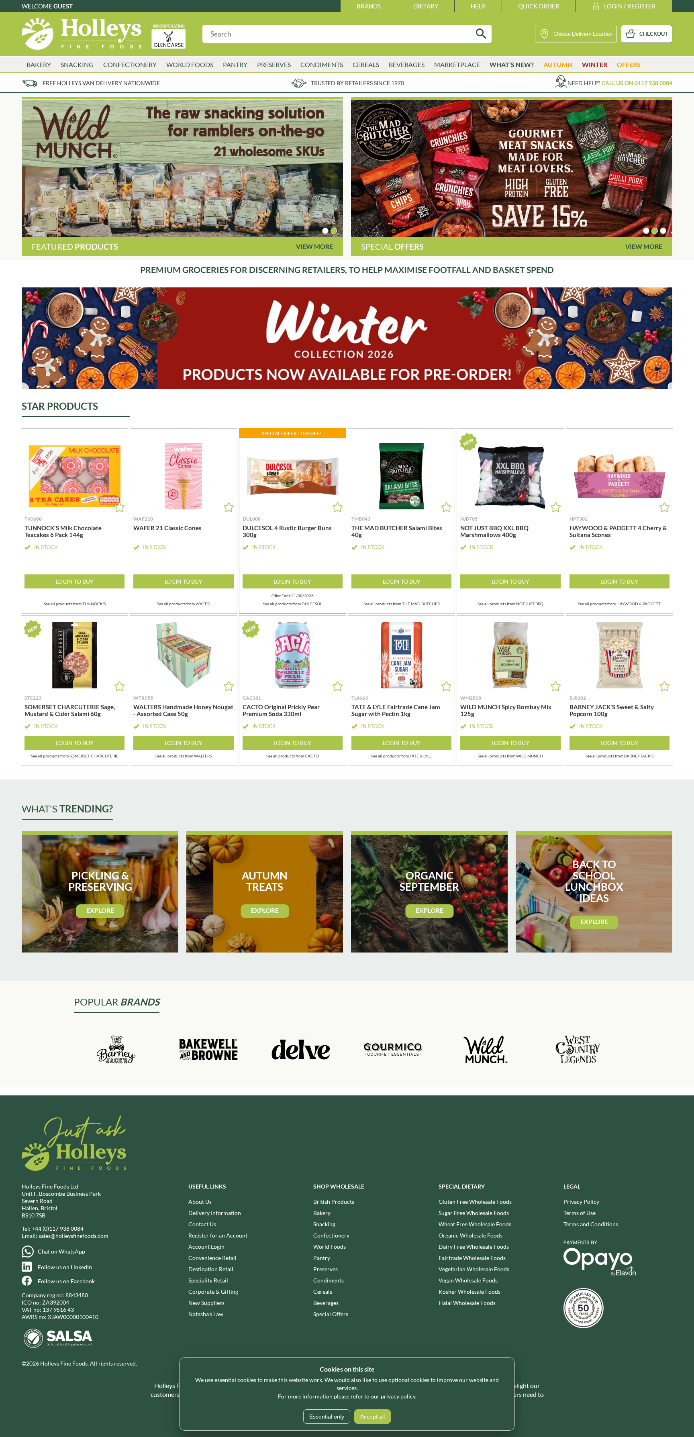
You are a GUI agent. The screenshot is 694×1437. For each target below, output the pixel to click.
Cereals (322, 1291)
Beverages (326, 1302)
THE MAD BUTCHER (421, 603)
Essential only (326, 1416)
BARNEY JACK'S (638, 755)
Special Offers (330, 1314)
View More (314, 246)
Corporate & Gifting (213, 1291)
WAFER (203, 603)
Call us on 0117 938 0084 (637, 82)
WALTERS (203, 755)
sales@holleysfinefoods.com (73, 1235)
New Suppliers (206, 1302)
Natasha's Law (205, 1314)
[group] (182, 168)
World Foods (329, 1246)
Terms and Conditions (590, 1224)
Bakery (322, 1212)
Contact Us (202, 1224)
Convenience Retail (212, 1257)
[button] (325, 231)
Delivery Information (214, 1212)
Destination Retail (210, 1269)
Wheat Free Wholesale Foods (475, 1224)
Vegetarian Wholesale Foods (474, 1269)
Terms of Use (579, 1212)
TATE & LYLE (421, 755)
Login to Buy (75, 581)
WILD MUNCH (529, 755)
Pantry (321, 1257)
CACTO (312, 755)
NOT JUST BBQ (529, 603)
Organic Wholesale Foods (470, 1235)
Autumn (557, 64)
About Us (200, 1201)
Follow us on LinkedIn (65, 1267)
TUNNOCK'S (94, 603)
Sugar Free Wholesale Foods (474, 1212)
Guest (63, 6)
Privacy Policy (581, 1201)
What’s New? (512, 64)
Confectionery (331, 1235)
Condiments (328, 1280)
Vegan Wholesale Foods (468, 1280)
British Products (333, 1201)
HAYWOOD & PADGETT (638, 603)
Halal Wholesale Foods (467, 1302)
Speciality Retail (208, 1280)
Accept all (372, 1416)
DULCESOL (312, 603)
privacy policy (398, 1396)
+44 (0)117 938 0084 (58, 1228)
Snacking (324, 1224)
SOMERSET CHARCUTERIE (93, 755)
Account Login (206, 1246)
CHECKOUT (653, 34)
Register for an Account (217, 1235)
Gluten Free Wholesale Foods (475, 1201)
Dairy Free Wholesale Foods (474, 1246)
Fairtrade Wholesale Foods (472, 1257)
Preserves (325, 1269)
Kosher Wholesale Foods (469, 1291)
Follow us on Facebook (66, 1281)
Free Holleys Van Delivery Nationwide (101, 82)
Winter (594, 64)
